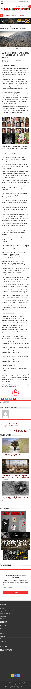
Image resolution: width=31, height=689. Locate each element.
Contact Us (7, 1)
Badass (2, 644)
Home (3, 27)
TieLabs (26, 683)
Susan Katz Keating (7, 60)
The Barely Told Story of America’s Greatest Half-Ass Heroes (13, 455)
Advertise (14, 1)
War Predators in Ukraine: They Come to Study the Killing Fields (15, 498)
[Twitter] (20, 7)
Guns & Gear (3, 639)
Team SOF (3, 641)
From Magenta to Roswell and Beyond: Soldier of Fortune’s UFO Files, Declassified (15, 476)
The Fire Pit (3, 626)
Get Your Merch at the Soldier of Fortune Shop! (15, 15)
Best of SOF (3, 646)
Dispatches (9, 27)
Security (2, 633)
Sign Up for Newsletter (23, 1)
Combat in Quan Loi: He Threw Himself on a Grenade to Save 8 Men (11, 424)
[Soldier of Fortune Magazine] (15, 9)
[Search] (30, 6)
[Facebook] (18, 7)
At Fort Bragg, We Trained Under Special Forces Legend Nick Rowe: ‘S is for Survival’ (19, 429)
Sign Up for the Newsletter (8, 611)
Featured (7, 402)
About (2, 1)
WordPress (12, 683)
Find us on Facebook (5, 565)
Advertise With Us (5, 613)
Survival (2, 636)
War (1, 628)
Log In (2, 618)
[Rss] (16, 7)
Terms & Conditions (5, 4)
